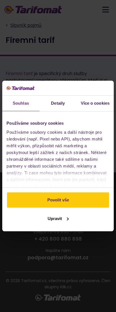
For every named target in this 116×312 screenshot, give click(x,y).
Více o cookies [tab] (95, 103)
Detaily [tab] (58, 103)
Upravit (55, 218)
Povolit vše (58, 199)
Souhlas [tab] (21, 103)
